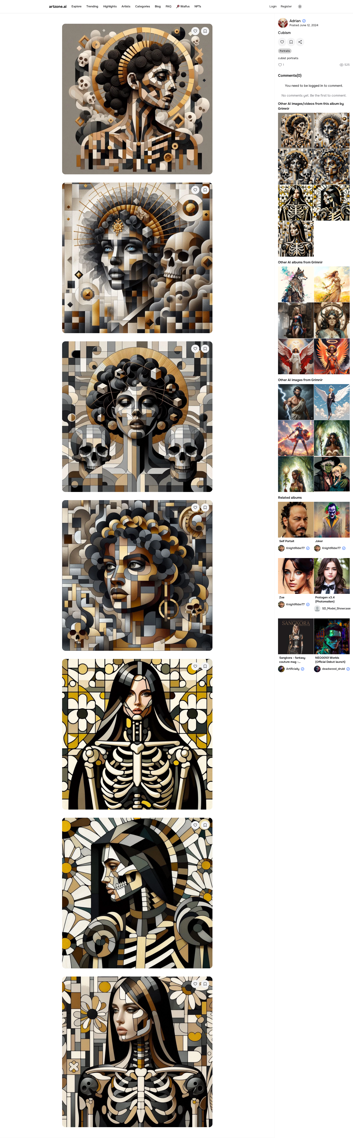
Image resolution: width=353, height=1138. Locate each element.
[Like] (195, 31)
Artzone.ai (58, 6)
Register (286, 6)
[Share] (300, 42)
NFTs (197, 6)
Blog (158, 6)
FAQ (168, 6)
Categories (142, 6)
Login (273, 6)
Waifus (185, 6)
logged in (316, 85)
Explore (76, 6)
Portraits (285, 51)
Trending (92, 6)
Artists (126, 6)
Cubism (284, 32)
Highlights (110, 6)
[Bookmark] (205, 31)
